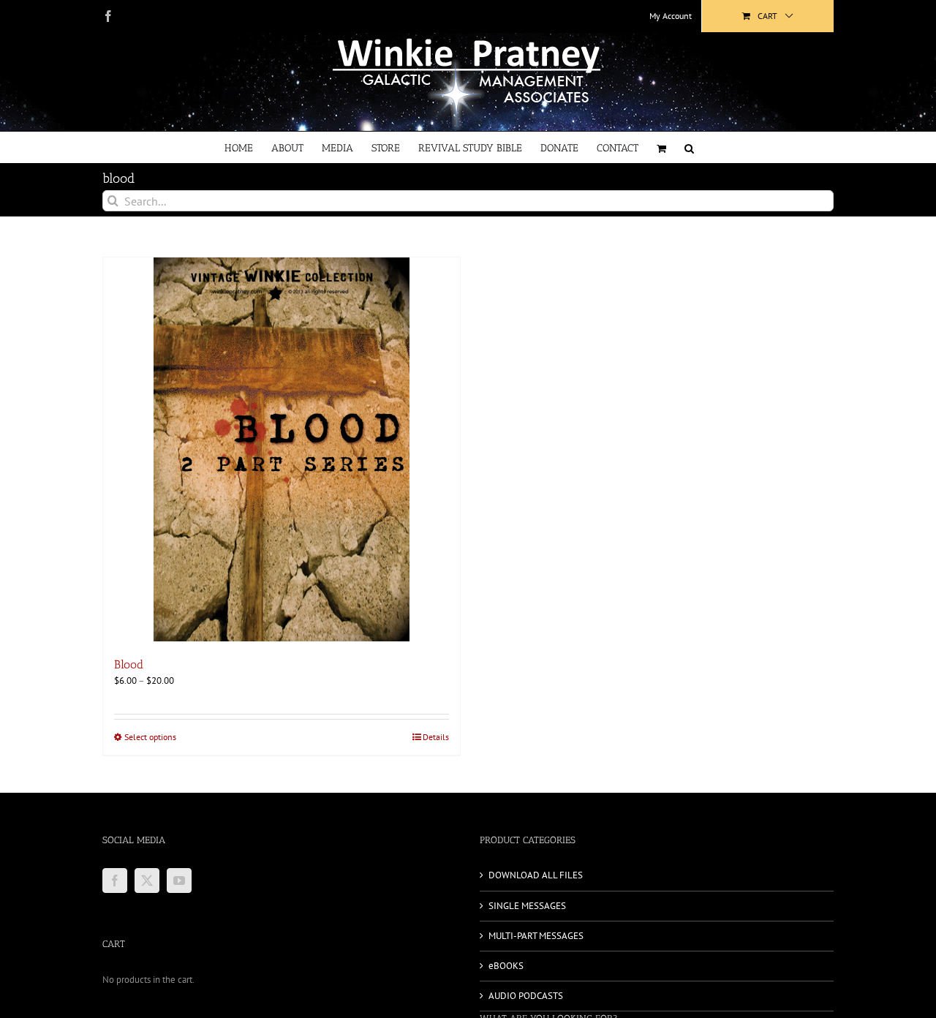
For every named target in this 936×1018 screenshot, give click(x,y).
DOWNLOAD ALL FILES (535, 875)
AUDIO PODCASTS (525, 995)
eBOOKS (506, 965)
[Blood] (281, 449)
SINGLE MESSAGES (527, 906)
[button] (689, 147)
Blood (128, 664)
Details (436, 736)
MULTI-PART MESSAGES (536, 936)
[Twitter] (147, 880)
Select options (150, 736)
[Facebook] (114, 880)
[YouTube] (179, 880)
